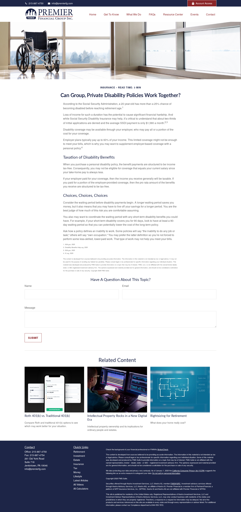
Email (125, 286)
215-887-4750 (36, 3)
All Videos (78, 484)
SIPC (178, 483)
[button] (93, 14)
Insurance (78, 464)
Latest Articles (80, 480)
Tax (75, 468)
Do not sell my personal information (166, 473)
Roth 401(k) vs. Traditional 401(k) (47, 416)
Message (30, 307)
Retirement (79, 451)
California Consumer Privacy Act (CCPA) (188, 470)
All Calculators (80, 488)
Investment (79, 455)
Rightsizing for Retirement (168, 416)
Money (76, 472)
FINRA (173, 483)
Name (28, 286)
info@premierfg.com (62, 3)
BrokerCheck (163, 449)
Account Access (204, 3)
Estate (76, 459)
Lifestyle (77, 476)
